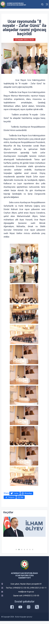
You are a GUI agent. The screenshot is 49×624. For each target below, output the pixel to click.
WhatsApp (28, 493)
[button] (16, 549)
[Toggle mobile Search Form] (42, 4)
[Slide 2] (26, 71)
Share (6, 493)
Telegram (11, 497)
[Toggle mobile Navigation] (47, 4)
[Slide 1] (23, 71)
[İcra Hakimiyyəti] (3, 4)
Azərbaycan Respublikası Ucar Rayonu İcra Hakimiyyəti (16, 4)
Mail (21, 497)
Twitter (16, 493)
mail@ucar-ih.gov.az (26, 592)
